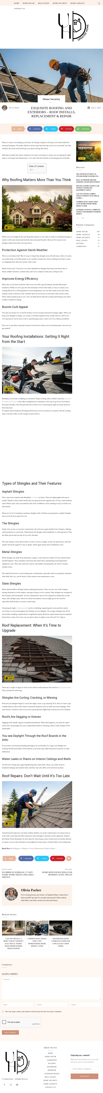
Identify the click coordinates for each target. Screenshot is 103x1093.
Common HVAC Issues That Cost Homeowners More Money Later (87, 204)
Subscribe (84, 1076)
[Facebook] (4, 1084)
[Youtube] (17, 1084)
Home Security (51, 99)
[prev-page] (78, 218)
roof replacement (65, 687)
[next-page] (82, 218)
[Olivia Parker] (5, 107)
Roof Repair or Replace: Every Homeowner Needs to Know (33, 848)
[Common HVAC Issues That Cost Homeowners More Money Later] (37, 928)
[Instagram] (10, 1084)
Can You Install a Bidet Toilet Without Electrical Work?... (87, 196)
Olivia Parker (14, 108)
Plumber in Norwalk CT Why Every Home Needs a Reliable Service (18, 874)
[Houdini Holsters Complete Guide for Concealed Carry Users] (60, 928)
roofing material (22, 608)
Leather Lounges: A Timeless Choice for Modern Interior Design (88, 212)
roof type (34, 497)
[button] (99, 3)
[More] (69, 858)
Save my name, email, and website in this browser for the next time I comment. (33, 1011)
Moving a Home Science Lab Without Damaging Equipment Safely (87, 188)
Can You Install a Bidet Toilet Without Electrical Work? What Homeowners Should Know (13, 943)
